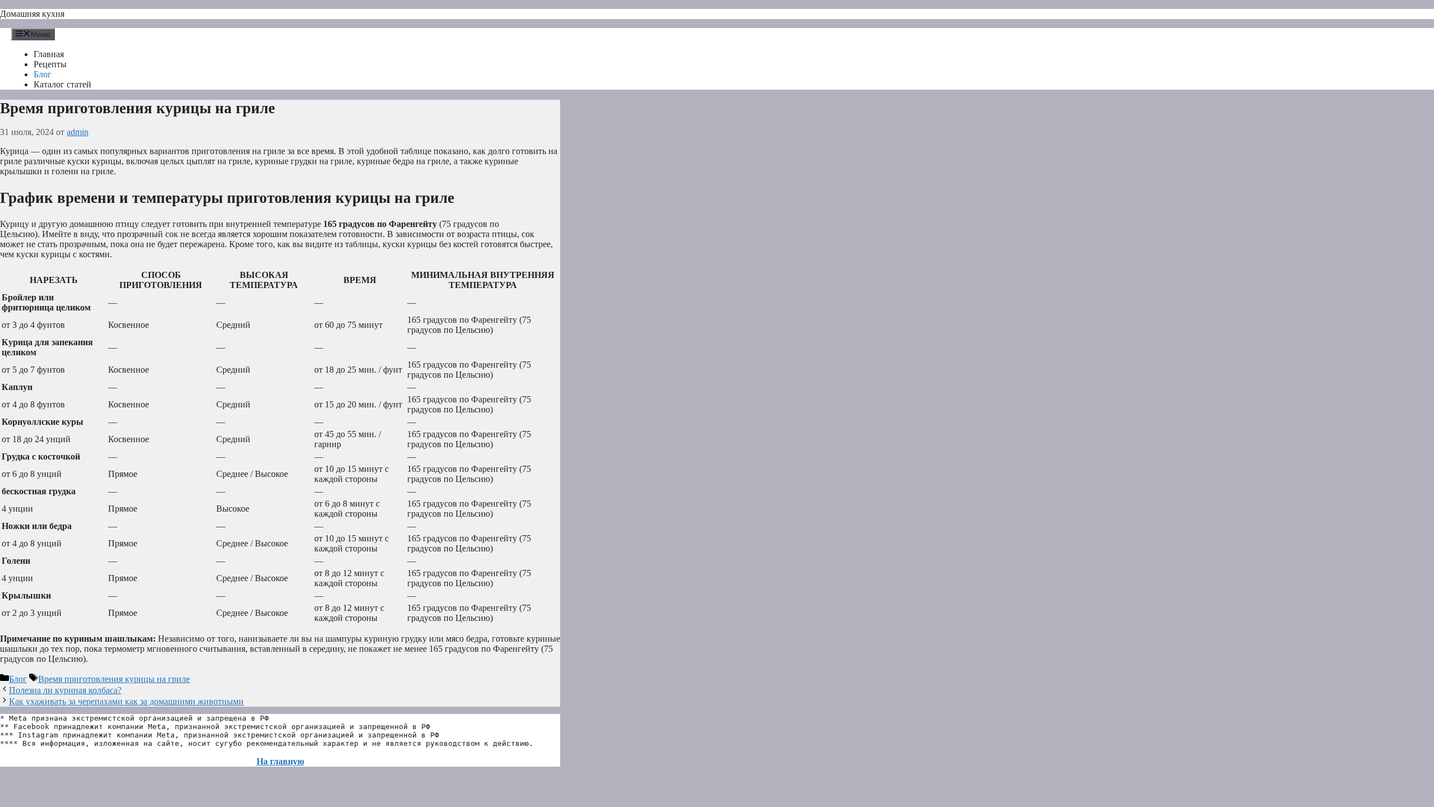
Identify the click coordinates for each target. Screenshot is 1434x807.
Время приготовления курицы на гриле (114, 679)
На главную (280, 761)
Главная (49, 54)
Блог (43, 74)
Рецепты (50, 64)
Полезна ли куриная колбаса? (65, 690)
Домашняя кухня (32, 13)
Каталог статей (62, 84)
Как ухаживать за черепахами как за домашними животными (126, 701)
